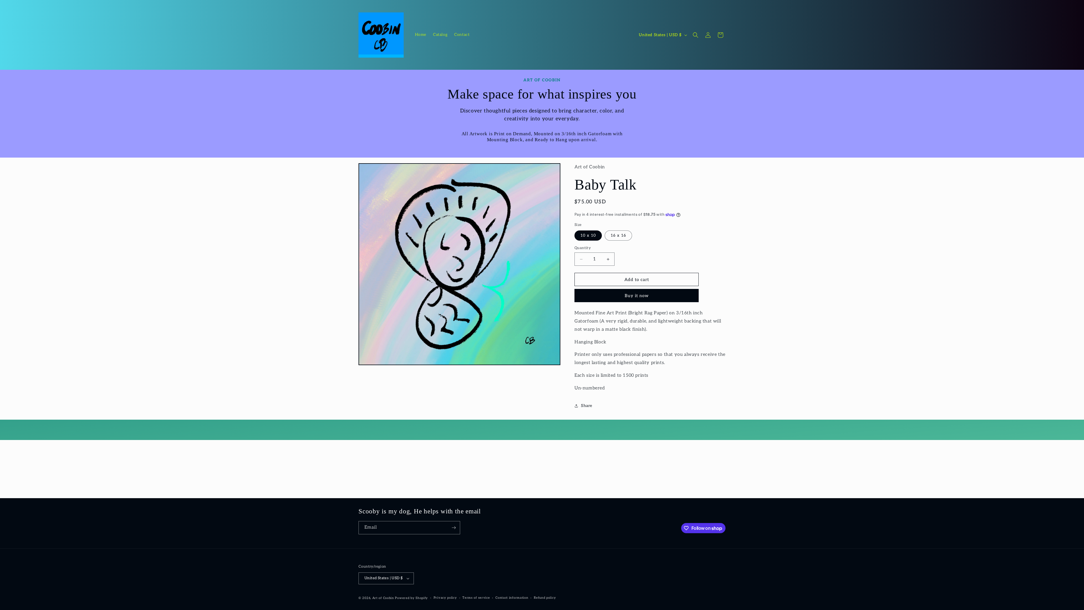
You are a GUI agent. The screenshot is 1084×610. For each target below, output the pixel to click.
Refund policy (545, 598)
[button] (695, 35)
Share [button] (586, 405)
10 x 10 (588, 235)
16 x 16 (618, 235)
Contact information (511, 598)
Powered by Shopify (411, 598)
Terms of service (476, 598)
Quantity (582, 248)
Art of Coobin (383, 598)
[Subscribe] (453, 527)
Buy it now (637, 295)
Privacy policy (445, 598)
